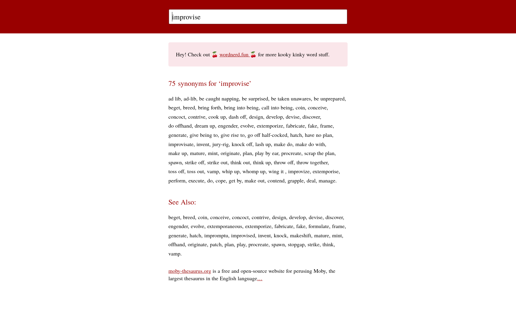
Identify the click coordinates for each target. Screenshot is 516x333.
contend (276, 180)
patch (216, 244)
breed (189, 107)
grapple (296, 180)
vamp (213, 171)
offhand (176, 244)
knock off (242, 144)
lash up (263, 144)
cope (221, 180)
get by (235, 180)
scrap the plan (319, 153)
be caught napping (219, 98)
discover (311, 116)
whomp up (253, 171)
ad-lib (190, 98)
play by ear (266, 153)
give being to (204, 134)
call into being (277, 107)
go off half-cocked (267, 134)
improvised (243, 235)
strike (314, 244)
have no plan (318, 134)
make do (283, 144)
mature (197, 153)
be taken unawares (291, 98)
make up (177, 153)
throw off (284, 162)
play (241, 244)
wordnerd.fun (234, 54)
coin (300, 107)
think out (240, 162)
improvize (299, 171)
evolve (247, 125)
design (256, 116)
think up (262, 162)
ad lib (174, 98)
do (210, 180)
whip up (230, 171)
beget (174, 107)
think (328, 244)
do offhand (180, 125)
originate (230, 153)
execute (196, 180)
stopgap (296, 244)
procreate (291, 153)
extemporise (326, 171)
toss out (195, 171)
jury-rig (220, 144)
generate (177, 134)
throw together (312, 162)
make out (255, 180)
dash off (237, 116)
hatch (296, 134)
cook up (217, 116)
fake (312, 125)
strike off (194, 162)
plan (247, 153)
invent (202, 144)
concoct (176, 116)
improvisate (181, 144)
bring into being (241, 107)
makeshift (300, 235)
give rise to (233, 134)
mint (213, 153)
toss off (176, 171)
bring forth (209, 107)
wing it (276, 171)
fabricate (295, 125)
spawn (175, 162)
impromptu (216, 235)
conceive (317, 107)
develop (274, 116)
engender (227, 125)
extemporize (270, 125)
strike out (217, 162)
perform (176, 180)
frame (326, 125)
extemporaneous (224, 226)
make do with (310, 144)
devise (293, 116)
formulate (318, 226)
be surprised (255, 98)
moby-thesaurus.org (189, 270)
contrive (196, 116)
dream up (205, 125)
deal (311, 180)
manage (327, 180)
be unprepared (329, 98)
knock (280, 235)
